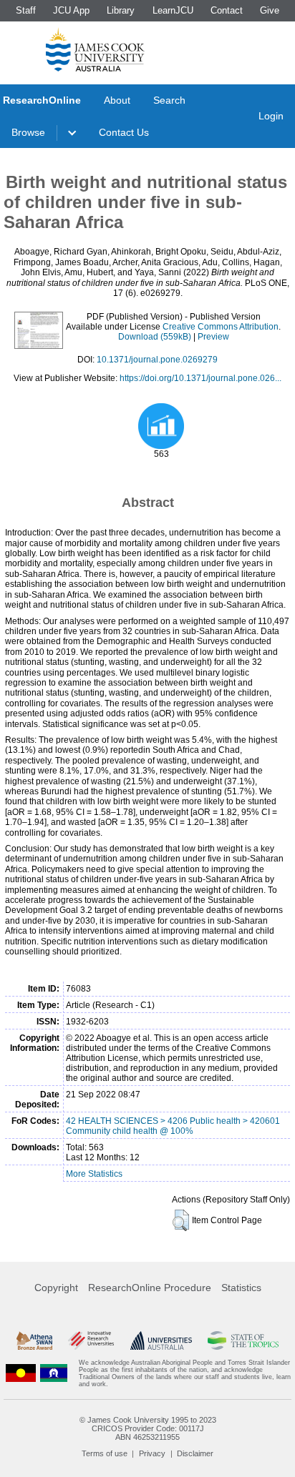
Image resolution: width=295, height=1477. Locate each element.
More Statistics (94, 1174)
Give (269, 10)
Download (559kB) (154, 337)
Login (271, 116)
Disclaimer (195, 1453)
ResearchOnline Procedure (149, 1287)
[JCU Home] (95, 49)
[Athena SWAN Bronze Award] (34, 1340)
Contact (227, 10)
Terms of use (104, 1453)
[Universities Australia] (161, 1340)
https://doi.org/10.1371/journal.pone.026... (200, 378)
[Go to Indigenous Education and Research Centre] (21, 1373)
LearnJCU (173, 10)
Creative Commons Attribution (221, 327)
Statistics (241, 1287)
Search (169, 100)
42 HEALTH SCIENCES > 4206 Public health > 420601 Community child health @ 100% (173, 1126)
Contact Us (124, 132)
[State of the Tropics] (243, 1340)
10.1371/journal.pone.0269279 (157, 360)
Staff (26, 10)
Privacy (152, 1453)
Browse (28, 132)
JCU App (71, 10)
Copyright (56, 1287)
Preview (213, 337)
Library (121, 10)
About (117, 100)
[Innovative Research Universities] (91, 1340)
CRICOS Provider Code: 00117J (148, 1428)
